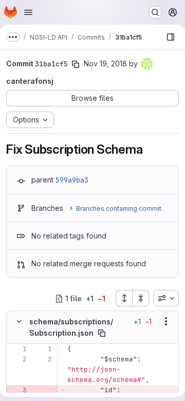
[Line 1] (18, 349)
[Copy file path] (102, 333)
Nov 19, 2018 (105, 63)
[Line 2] (18, 359)
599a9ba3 (71, 180)
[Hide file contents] (19, 321)
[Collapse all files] (141, 298)
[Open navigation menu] (28, 12)
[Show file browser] (170, 37)
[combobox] (166, 298)
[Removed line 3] (18, 390)
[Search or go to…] (155, 12)
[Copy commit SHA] (75, 64)
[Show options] (166, 321)
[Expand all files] (124, 298)
